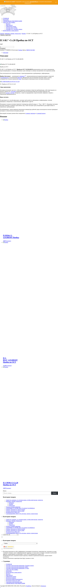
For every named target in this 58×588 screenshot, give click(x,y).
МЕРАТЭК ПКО (30, 50)
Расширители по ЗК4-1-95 (12, 512)
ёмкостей (19, 77)
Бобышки (11, 502)
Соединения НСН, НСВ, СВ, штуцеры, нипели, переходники (22, 513)
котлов (8, 92)
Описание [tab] (5, 52)
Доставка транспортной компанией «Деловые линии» (20, 565)
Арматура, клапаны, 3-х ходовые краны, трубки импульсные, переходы (24, 500)
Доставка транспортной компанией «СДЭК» (17, 568)
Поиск (4, 490)
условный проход (40, 113)
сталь (19, 79)
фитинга (22, 76)
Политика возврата (11, 578)
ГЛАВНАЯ (6, 18)
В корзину (3, 48)
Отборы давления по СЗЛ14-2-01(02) (15, 509)
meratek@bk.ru (34, 1)
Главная (2, 33)
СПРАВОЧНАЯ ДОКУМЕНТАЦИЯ (12, 21)
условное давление (30, 113)
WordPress (28, 586)
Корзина (8, 23)
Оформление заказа (11, 26)
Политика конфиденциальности (14, 579)
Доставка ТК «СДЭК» (11, 28)
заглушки (13, 91)
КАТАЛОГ (6, 19)
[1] (25, 75)
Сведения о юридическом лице (14, 582)
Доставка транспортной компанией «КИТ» (17, 567)
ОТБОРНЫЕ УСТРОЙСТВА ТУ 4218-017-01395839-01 (20, 508)
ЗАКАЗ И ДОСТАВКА (9, 22)
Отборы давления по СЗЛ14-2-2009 (15, 511)
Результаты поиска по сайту (13, 580)
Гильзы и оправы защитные (13, 507)
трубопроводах (5, 77)
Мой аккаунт (9, 25)
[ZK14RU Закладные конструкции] (8, 15)
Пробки (24, 33)
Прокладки (12, 505)
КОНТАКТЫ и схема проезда (10, 30)
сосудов (12, 92)
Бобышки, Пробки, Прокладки (13, 33)
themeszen (43, 586)
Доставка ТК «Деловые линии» (14, 29)
